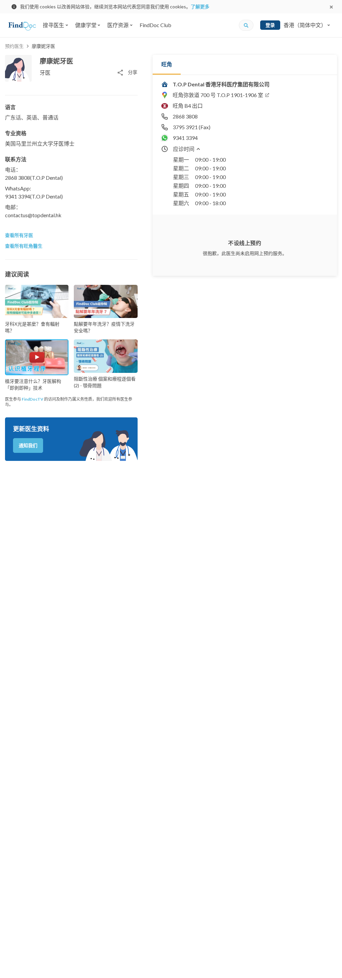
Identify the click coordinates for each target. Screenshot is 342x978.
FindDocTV (32, 399)
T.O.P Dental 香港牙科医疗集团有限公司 (221, 84)
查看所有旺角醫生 (23, 246)
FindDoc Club (155, 25)
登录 (270, 25)
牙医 (45, 72)
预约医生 (14, 46)
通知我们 (28, 445)
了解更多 (200, 6)
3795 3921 (185, 127)
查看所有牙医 (19, 235)
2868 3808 (17, 177)
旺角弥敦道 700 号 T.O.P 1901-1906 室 (218, 95)
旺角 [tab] (166, 64)
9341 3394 (17, 196)
